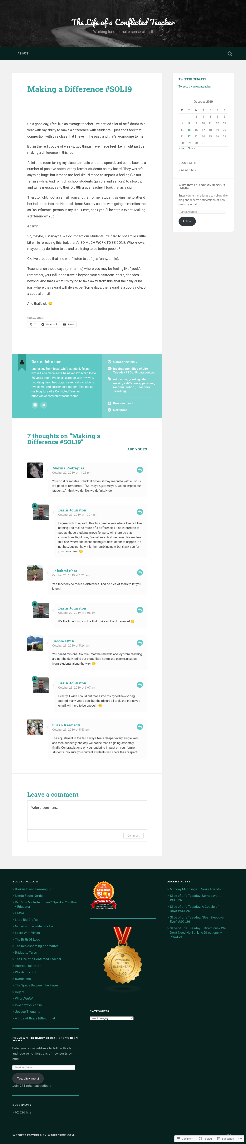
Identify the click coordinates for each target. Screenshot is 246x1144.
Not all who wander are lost (35, 926)
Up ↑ (230, 1135)
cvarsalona (23, 979)
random (118, 387)
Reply (140, 470)
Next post (120, 410)
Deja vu (20, 992)
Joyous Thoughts (27, 1011)
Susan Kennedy (66, 725)
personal (148, 383)
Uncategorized (145, 372)
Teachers (143, 387)
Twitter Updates (192, 79)
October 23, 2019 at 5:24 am (71, 645)
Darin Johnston (72, 510)
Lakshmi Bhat (64, 570)
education (120, 379)
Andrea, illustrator (28, 966)
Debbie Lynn (63, 641)
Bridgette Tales (26, 952)
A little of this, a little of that (35, 1018)
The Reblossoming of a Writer (36, 946)
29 (189, 143)
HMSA (19, 913)
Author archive (35, 405)
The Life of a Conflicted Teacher (123, 22)
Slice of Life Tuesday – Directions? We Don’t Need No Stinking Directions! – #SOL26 (198, 932)
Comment (133, 835)
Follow (187, 221)
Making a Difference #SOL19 (79, 89)
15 (189, 129)
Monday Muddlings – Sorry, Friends (195, 889)
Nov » (191, 148)
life (143, 379)
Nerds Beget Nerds (29, 896)
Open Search (230, 53)
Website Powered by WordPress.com (43, 1135)
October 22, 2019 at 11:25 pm (71, 472)
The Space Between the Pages (37, 985)
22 (189, 136)
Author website (43, 405)
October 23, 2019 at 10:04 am (77, 514)
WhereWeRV (24, 998)
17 (203, 129)
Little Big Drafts (26, 920)
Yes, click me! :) (28, 1078)
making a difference (126, 383)
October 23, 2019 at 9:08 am (77, 613)
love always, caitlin (28, 1005)
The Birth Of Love (27, 939)
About (23, 53)
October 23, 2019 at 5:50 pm (71, 729)
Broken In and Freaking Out (34, 889)
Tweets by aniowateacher (195, 86)
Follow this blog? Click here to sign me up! (45, 1039)
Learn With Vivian (27, 933)
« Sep (182, 148)
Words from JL (26, 972)
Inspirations (121, 368)
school (130, 387)
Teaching (119, 391)
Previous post (123, 403)
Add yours (137, 449)
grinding (134, 379)
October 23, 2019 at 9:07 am (77, 687)
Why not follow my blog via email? (202, 187)
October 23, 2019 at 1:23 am (71, 575)
